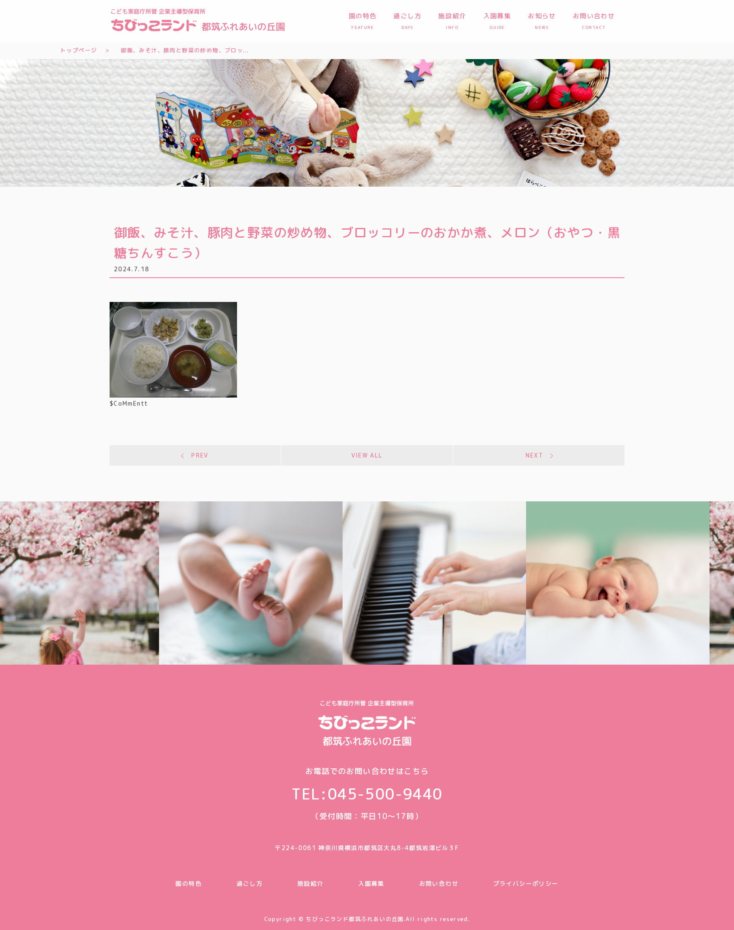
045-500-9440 (385, 793)
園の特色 (188, 883)
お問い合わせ (438, 883)
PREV (200, 455)
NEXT (534, 455)
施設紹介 (310, 883)
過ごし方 (250, 883)
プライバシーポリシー (526, 883)
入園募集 (371, 883)
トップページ (78, 50)
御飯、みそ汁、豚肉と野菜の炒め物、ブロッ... (184, 50)
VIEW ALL (366, 455)
